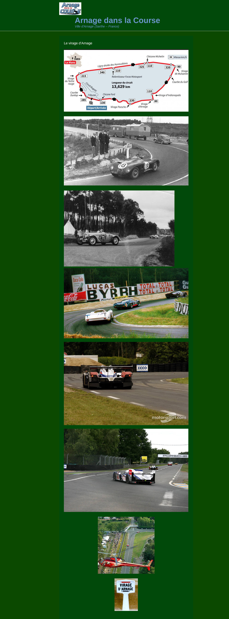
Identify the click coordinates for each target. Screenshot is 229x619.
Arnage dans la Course (117, 20)
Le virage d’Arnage (78, 43)
